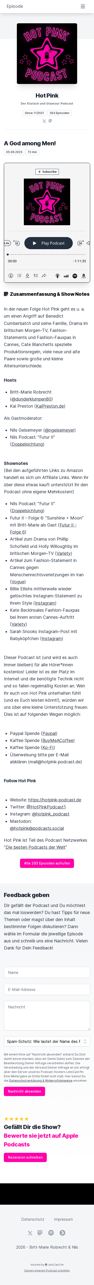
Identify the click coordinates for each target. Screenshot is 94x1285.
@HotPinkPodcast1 (46, 806)
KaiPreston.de (50, 406)
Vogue (18, 581)
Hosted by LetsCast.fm (47, 1264)
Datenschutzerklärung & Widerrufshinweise (41, 1080)
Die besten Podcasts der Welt (35, 847)
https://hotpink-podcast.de (54, 799)
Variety (64, 553)
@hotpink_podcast (50, 813)
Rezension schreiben (25, 1157)
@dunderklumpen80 (31, 399)
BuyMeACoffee (57, 740)
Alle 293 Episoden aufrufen (47, 863)
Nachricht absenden (24, 1091)
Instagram (45, 603)
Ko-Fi (48, 747)
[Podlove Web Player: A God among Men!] (47, 222)
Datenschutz (32, 1219)
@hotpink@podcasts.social (37, 828)
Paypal (49, 733)
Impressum (63, 1219)
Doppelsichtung (27, 444)
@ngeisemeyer (59, 430)
